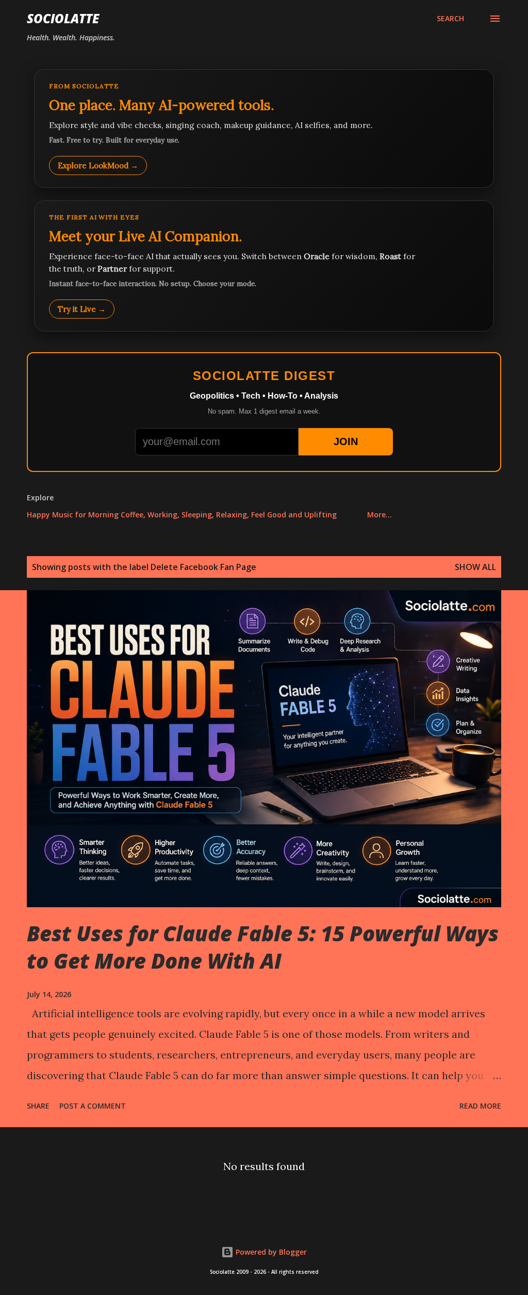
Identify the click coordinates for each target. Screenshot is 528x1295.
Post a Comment (92, 1106)
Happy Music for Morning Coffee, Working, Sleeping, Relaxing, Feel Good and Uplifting (182, 514)
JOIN (346, 441)
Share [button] (38, 1106)
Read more (480, 1106)
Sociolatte (63, 18)
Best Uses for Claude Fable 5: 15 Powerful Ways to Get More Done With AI (263, 947)
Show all (475, 567)
